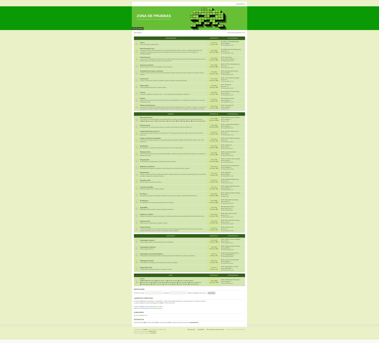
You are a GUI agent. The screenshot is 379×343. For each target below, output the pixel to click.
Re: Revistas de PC (228, 227)
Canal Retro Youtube (228, 98)
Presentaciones (145, 57)
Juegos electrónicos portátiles (150, 138)
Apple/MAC (144, 207)
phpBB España (152, 331)
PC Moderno (144, 200)
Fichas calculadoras (195, 282)
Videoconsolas (145, 125)
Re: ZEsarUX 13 (227, 145)
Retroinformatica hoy (147, 48)
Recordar (202, 293)
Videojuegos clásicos (147, 240)
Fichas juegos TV (161, 280)
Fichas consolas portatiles (186, 280)
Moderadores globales (156, 308)
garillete (227, 153)
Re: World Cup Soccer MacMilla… (232, 239)
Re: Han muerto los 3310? (230, 213)
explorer (227, 160)
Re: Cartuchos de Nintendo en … (232, 124)
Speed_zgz (228, 208)
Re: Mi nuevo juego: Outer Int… (231, 253)
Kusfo (226, 241)
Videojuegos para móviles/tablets (151, 254)
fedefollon (227, 167)
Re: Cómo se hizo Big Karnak (231, 259)
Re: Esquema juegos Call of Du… (232, 246)
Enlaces (142, 98)
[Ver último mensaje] (229, 43)
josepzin (227, 73)
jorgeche (227, 100)
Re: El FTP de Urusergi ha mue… (232, 64)
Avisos (142, 42)
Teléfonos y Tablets (146, 214)
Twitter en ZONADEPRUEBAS (231, 41)
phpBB (145, 329)
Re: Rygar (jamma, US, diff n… (231, 266)
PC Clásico (143, 194)
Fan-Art (142, 92)
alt (225, 66)
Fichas (142, 279)
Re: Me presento (227, 57)
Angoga (227, 174)
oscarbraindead (229, 254)
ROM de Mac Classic (228, 206)
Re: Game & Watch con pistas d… (232, 138)
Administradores (144, 308)
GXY (226, 181)
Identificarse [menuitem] (242, 4)
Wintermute (228, 268)
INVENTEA (153, 333)
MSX (178, 121)
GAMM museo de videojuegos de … (232, 49)
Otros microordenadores (198, 121)
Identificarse (139, 289)
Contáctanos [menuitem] (200, 329)
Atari (189, 121)
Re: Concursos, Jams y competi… (232, 158)
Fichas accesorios (157, 284)
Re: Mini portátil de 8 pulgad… (231, 200)
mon (226, 51)
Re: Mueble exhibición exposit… (231, 186)
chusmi (227, 222)
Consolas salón (145, 180)
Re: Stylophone (227, 84)
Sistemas (171, 114)
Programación (144, 159)
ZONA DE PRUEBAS (154, 16)
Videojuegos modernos (148, 247)
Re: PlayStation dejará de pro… (231, 179)
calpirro (227, 93)
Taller (174, 284)
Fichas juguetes (146, 284)
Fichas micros (151, 280)
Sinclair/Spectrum (161, 121)
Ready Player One (146, 267)
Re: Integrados (227, 172)
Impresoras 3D (145, 221)
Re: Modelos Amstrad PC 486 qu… (232, 193)
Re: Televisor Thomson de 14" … (231, 131)
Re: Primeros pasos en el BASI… (232, 117)
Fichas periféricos (194, 284)
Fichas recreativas (183, 282)
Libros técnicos (145, 227)
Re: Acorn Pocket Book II (229, 152)
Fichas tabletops (171, 282)
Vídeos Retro (144, 85)
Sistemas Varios (145, 152)
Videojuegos (170, 236)
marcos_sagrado (229, 59)
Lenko (226, 147)
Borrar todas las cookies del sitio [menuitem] (215, 329)
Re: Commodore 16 (228, 105)
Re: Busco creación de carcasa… (232, 220)
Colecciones (144, 79)
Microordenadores (146, 117)
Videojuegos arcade (146, 260)
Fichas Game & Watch (147, 282)
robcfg (227, 43)
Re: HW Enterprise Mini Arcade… (232, 279)
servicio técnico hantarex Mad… (231, 165)
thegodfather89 (194, 322)
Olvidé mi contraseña (193, 293)
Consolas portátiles (146, 187)
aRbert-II (227, 188)
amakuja (227, 107)
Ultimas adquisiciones (147, 105)
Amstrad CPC (151, 121)
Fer (226, 86)
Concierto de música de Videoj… (232, 91)
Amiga (184, 121)
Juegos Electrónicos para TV (149, 131)
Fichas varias (167, 284)
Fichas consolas (172, 280)
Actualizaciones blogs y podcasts (151, 71)
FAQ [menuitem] (134, 28)
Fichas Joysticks (183, 284)
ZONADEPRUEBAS (170, 38)
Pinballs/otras (144, 172)
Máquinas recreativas (147, 166)
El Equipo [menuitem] (140, 28)
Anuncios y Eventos (147, 65)
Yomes (227, 201)
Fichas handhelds (160, 282)
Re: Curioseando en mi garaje (231, 78)
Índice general (191, 329)
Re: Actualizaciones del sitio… (231, 71)
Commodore (172, 121)
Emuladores (144, 146)
